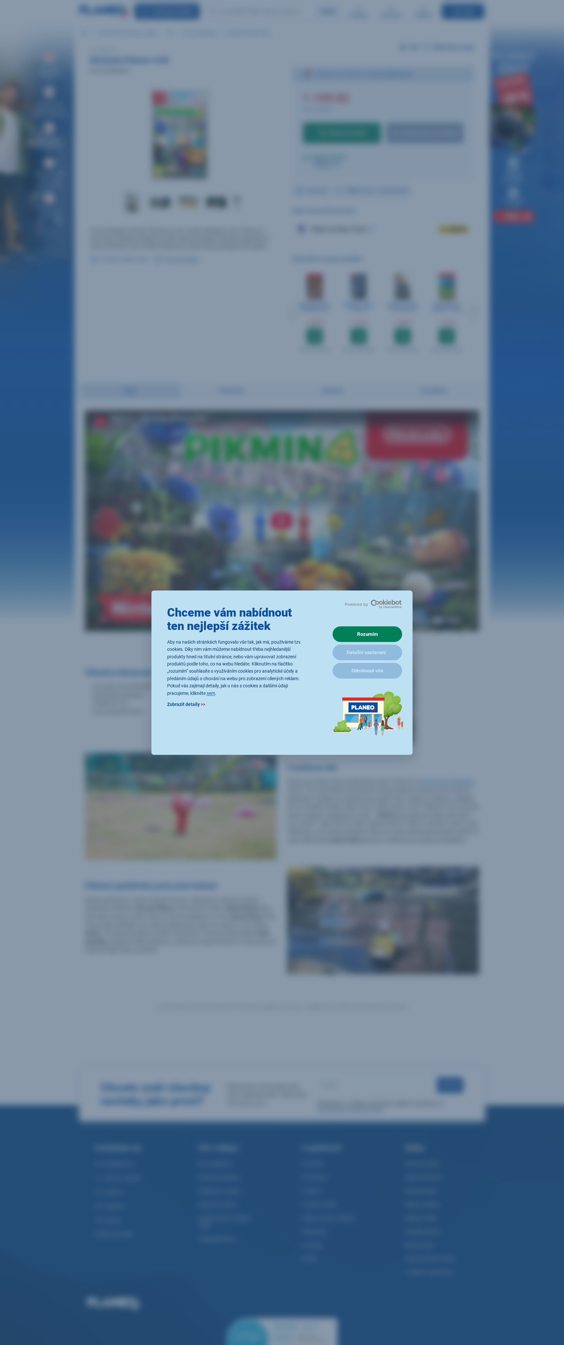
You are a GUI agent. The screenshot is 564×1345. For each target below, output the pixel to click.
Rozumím (367, 634)
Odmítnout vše (367, 671)
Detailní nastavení (366, 652)
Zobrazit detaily (186, 704)
